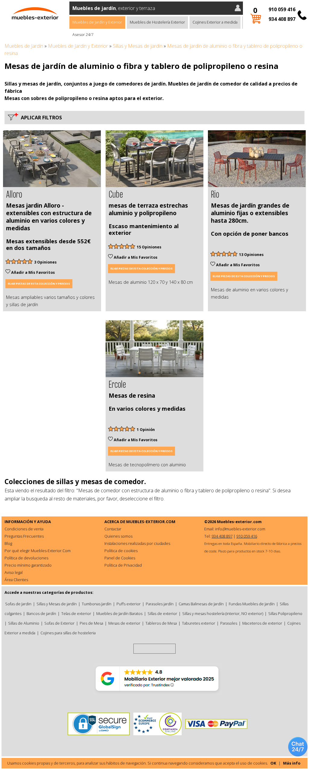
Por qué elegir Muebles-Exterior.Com (38, 550)
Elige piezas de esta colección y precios (39, 284)
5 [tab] (64, 186)
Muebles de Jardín (24, 46)
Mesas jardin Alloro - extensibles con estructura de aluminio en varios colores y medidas (49, 217)
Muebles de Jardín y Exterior (97, 22)
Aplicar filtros (40, 117)
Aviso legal (14, 572)
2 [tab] (46, 186)
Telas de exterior (76, 613)
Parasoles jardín (160, 604)
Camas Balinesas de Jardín (201, 604)
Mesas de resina (132, 396)
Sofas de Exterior (59, 623)
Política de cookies (121, 550)
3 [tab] (52, 186)
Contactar (112, 529)
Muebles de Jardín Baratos (119, 613)
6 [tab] (272, 186)
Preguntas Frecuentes (24, 536)
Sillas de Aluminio (23, 623)
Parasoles (228, 623)
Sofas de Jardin (18, 604)
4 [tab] (58, 186)
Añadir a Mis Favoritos (32, 272)
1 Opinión (146, 429)
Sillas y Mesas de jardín (137, 46)
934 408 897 (282, 19)
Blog (8, 543)
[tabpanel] (52, 158)
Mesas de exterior (124, 623)
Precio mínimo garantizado (28, 565)
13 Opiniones (251, 254)
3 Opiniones (45, 262)
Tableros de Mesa (161, 623)
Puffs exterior (128, 604)
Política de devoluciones (26, 558)
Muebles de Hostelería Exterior (157, 22)
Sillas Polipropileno (285, 613)
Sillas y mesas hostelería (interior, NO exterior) (222, 613)
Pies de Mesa (91, 623)
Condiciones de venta (24, 529)
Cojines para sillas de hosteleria (68, 633)
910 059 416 (282, 9)
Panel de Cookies (119, 558)
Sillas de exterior (162, 613)
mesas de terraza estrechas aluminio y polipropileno (148, 209)
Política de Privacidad (123, 565)
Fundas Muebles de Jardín (252, 604)
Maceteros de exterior (262, 623)
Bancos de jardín (41, 613)
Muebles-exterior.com (239, 521)
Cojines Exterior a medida (215, 22)
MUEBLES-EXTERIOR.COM (150, 521)
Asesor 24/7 (82, 34)
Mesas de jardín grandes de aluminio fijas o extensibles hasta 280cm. (250, 213)
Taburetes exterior (198, 623)
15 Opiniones (149, 247)
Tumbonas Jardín (96, 604)
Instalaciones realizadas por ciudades (137, 543)
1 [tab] (40, 186)
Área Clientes (16, 579)
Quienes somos (118, 536)
